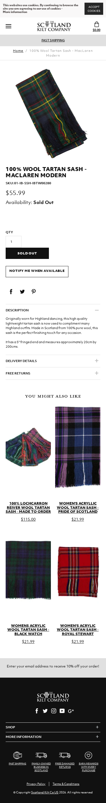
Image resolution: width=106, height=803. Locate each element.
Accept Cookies (94, 9)
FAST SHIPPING (53, 40)
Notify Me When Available (37, 271)
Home (18, 50)
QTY (9, 232)
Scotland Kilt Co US (45, 792)
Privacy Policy (36, 784)
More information (15, 12)
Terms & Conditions (66, 784)
